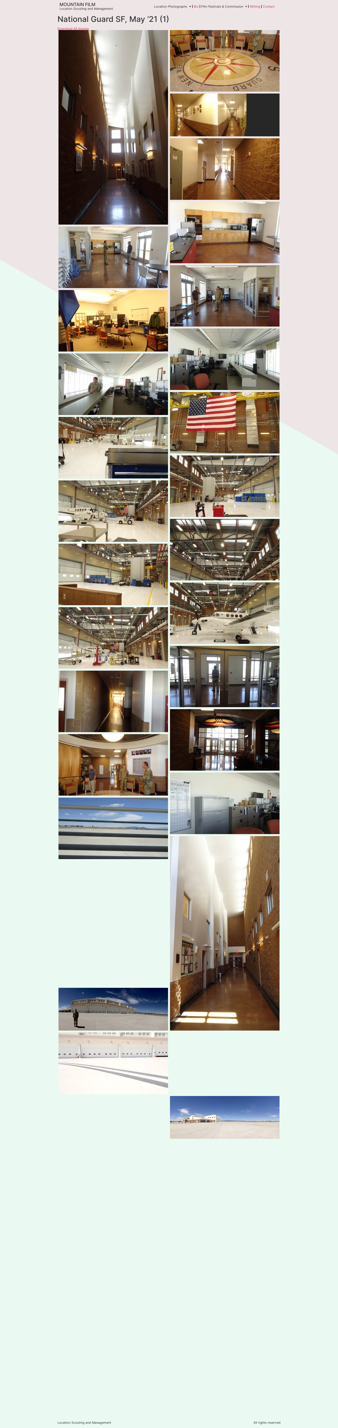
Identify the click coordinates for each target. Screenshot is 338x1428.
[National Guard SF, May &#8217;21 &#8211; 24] (113, 384)
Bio (196, 6)
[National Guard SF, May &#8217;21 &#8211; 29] (225, 933)
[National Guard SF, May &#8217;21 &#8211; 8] (225, 613)
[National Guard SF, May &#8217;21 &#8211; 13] (113, 1009)
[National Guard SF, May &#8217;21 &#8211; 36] (225, 232)
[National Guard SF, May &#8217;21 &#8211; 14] (113, 1063)
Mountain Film (77, 4)
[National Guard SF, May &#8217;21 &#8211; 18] (113, 1317)
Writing (255, 6)
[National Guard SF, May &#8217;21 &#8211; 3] (225, 115)
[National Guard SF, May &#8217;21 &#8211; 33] (225, 740)
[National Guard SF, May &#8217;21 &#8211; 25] (225, 359)
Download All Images (73, 28)
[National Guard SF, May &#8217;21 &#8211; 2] (113, 127)
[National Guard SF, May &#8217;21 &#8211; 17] (225, 1162)
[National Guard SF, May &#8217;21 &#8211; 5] (225, 422)
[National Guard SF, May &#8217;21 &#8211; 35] (113, 257)
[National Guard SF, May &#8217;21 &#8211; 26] (225, 803)
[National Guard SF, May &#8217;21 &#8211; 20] (225, 1279)
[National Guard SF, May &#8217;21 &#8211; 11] (113, 511)
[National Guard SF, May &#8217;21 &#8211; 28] (113, 828)
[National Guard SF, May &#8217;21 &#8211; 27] (113, 701)
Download (62, 34)
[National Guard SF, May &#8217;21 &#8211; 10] (225, 549)
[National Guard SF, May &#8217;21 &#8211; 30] (113, 321)
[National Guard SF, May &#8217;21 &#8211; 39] (113, 892)
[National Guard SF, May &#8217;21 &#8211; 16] (113, 955)
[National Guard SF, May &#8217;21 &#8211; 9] (113, 638)
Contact (269, 6)
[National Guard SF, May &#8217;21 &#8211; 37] (225, 296)
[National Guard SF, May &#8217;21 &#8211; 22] (113, 1380)
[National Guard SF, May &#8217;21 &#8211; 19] (225, 1216)
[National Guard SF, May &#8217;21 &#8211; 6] (225, 486)
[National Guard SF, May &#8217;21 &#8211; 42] (113, 1190)
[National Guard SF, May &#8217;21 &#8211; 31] (225, 61)
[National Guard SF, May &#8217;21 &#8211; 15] (113, 1127)
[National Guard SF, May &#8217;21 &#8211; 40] (113, 1253)
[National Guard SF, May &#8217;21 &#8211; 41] (225, 1117)
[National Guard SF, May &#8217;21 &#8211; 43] (225, 1343)
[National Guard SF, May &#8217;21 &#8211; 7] (113, 447)
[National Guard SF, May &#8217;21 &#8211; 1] (225, 169)
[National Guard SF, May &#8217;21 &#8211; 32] (113, 765)
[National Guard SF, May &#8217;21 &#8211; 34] (225, 676)
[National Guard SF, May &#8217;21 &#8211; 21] (225, 1063)
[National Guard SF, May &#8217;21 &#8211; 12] (113, 574)
